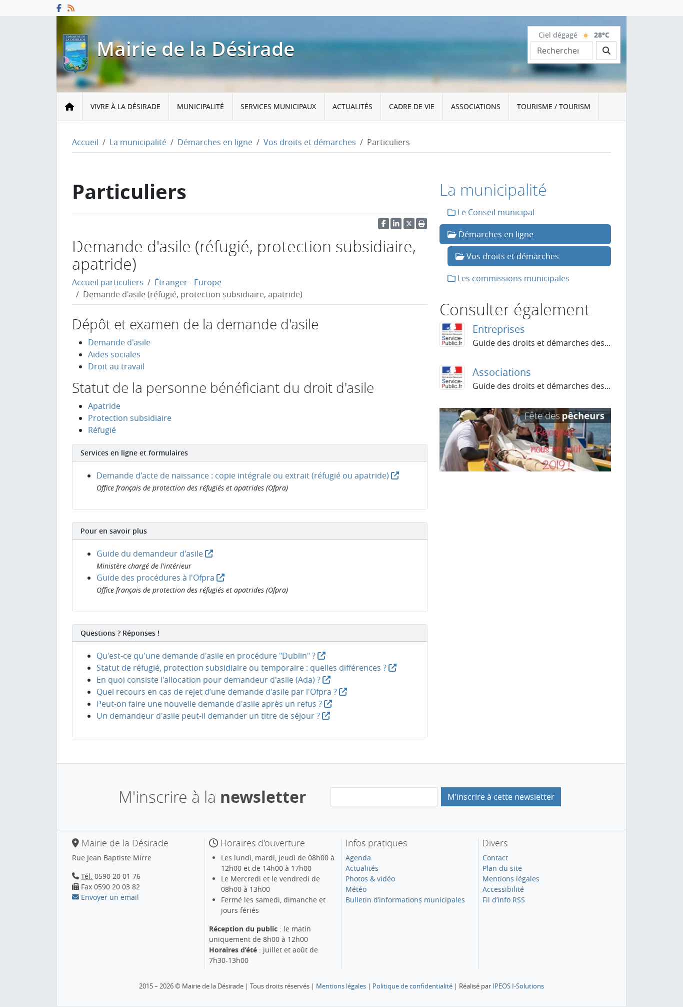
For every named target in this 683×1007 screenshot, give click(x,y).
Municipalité (200, 106)
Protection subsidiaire (130, 417)
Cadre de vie (411, 106)
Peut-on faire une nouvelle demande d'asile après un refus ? (209, 703)
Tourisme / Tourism (553, 106)
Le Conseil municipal (495, 212)
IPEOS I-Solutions (518, 985)
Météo (356, 889)
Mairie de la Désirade (195, 49)
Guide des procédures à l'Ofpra (156, 577)
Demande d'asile (119, 342)
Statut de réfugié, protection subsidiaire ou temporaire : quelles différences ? (241, 667)
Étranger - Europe (188, 282)
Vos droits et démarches (310, 142)
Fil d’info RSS (503, 899)
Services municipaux (278, 106)
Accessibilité (503, 889)
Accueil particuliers (108, 282)
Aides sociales (114, 354)
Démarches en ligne (215, 142)
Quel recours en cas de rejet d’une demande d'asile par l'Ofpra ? (216, 691)
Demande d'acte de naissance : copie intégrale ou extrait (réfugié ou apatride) (243, 475)
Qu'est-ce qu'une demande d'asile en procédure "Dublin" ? (206, 655)
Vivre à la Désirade (125, 106)
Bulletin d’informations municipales (405, 899)
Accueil (85, 142)
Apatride (104, 405)
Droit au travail (116, 366)
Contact (495, 857)
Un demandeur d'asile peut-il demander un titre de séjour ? (208, 715)
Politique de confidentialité (412, 985)
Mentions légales (511, 878)
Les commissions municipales (513, 278)
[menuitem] (125, 107)
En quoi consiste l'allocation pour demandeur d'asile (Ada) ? (208, 679)
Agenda (358, 857)
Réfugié (102, 429)
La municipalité (138, 142)
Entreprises (498, 329)
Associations (475, 106)
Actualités (352, 106)
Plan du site (502, 868)
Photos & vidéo (370, 878)
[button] (421, 226)
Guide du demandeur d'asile (150, 553)
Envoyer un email (109, 897)
